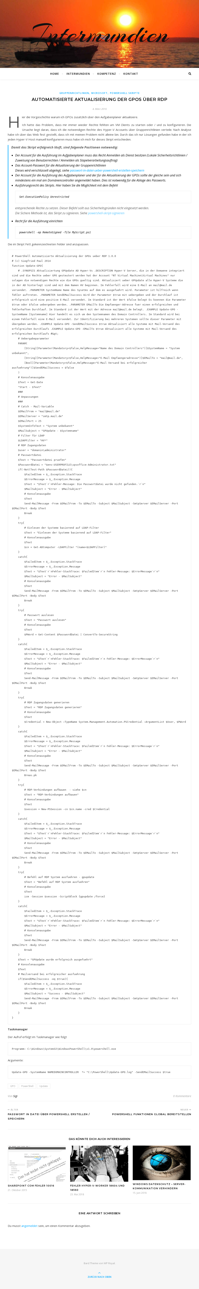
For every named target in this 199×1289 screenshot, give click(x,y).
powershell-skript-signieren (106, 213)
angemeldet (29, 1226)
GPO (12, 1086)
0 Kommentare (182, 1096)
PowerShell (27, 1086)
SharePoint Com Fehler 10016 (31, 1185)
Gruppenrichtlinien (74, 93)
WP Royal (109, 1263)
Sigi (15, 1096)
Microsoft (99, 93)
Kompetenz (106, 73)
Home (54, 73)
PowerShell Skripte (125, 93)
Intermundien (99, 34)
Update (43, 1086)
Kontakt (130, 73)
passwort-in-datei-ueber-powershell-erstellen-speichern (107, 170)
